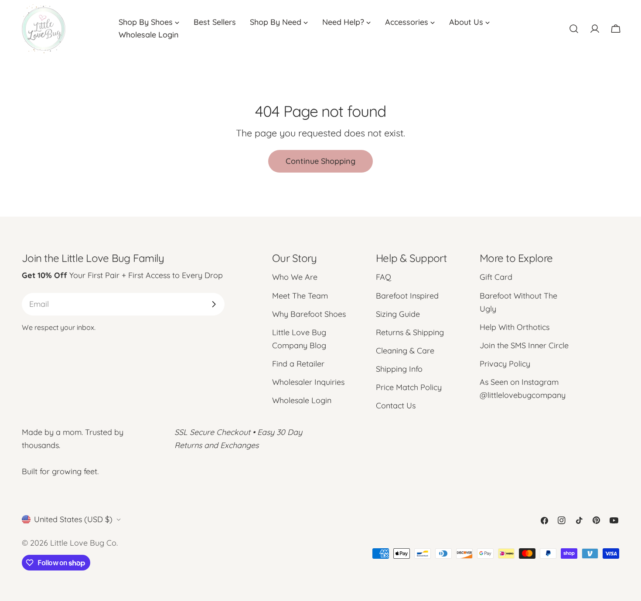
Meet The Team (300, 296)
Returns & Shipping (410, 332)
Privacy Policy (505, 364)
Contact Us (396, 406)
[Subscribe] (214, 304)
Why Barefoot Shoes (309, 314)
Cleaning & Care (405, 351)
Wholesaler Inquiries (308, 382)
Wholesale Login (301, 400)
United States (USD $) (73, 519)
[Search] (574, 28)
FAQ (383, 277)
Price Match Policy (409, 387)
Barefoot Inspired (407, 296)
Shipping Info (399, 369)
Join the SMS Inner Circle (524, 345)
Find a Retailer (298, 364)
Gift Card (496, 277)
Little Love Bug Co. (84, 543)
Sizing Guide (398, 314)
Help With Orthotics (514, 327)
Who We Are (294, 277)
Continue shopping (320, 161)
